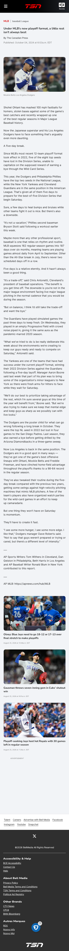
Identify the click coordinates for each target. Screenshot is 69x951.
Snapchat (33, 824)
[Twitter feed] (34, 836)
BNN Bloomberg (11, 913)
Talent (7, 819)
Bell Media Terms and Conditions (20, 886)
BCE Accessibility (12, 863)
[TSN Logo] (33, 6)
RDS (5, 925)
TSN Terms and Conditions (17, 890)
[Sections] (6, 6)
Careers (17, 819)
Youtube (21, 824)
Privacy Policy (10, 882)
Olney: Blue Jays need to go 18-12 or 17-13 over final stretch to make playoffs (32, 636)
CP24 (6, 910)
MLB (6, 21)
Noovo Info (9, 929)
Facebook (57, 819)
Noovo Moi (8, 933)
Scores (62, 9)
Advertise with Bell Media (37, 819)
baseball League (20, 21)
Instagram (9, 824)
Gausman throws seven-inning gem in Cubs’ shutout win (34, 689)
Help (5, 870)
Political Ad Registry (13, 894)
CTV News (8, 906)
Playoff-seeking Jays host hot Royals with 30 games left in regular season (34, 742)
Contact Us (9, 867)
